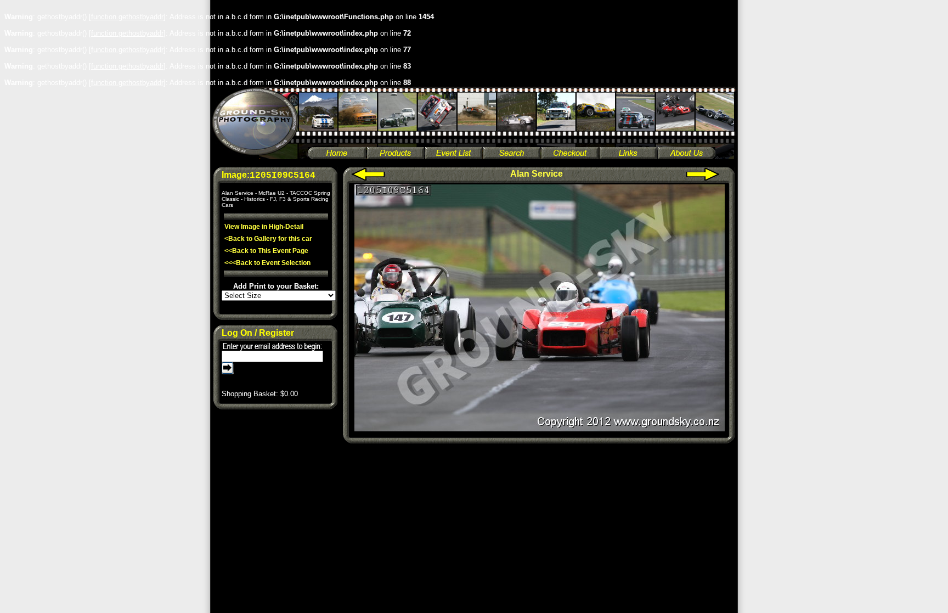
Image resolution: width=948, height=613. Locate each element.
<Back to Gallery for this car (268, 239)
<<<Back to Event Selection (267, 263)
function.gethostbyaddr (127, 17)
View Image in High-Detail (263, 226)
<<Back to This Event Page (266, 251)
